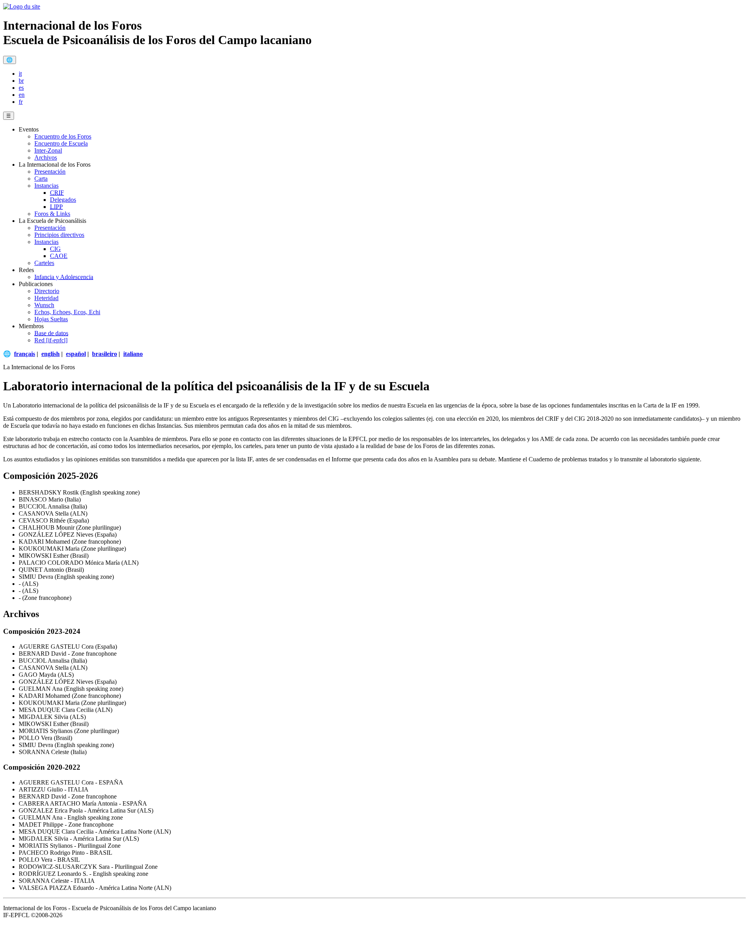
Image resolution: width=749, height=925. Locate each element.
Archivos (45, 157)
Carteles (44, 263)
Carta (41, 178)
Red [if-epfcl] (50, 340)
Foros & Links (52, 213)
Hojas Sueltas (51, 319)
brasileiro (104, 353)
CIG (55, 248)
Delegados (63, 199)
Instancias (46, 185)
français (24, 353)
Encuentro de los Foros (62, 136)
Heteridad (46, 298)
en (22, 94)
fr (21, 101)
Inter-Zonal (48, 150)
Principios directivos (59, 234)
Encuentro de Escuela (61, 143)
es (21, 87)
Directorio (46, 291)
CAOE (58, 256)
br (21, 80)
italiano (133, 353)
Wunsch (44, 305)
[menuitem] (382, 73)
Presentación (50, 171)
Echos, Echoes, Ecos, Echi (67, 312)
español (76, 353)
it (20, 73)
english (50, 353)
